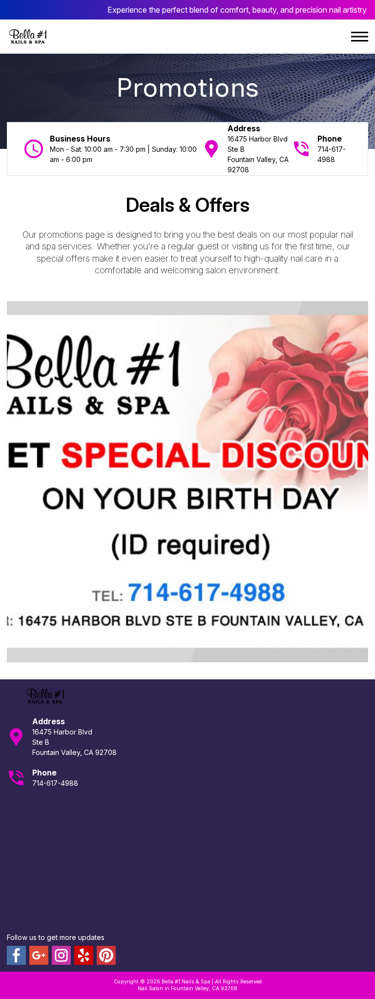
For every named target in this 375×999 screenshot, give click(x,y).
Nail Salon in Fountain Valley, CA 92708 (187, 988)
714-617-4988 (55, 783)
